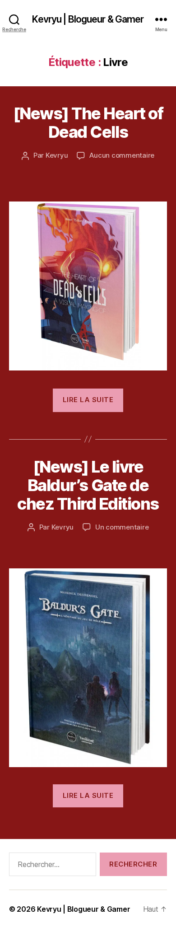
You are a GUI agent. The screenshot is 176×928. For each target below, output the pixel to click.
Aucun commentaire (121, 155)
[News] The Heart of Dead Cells (88, 122)
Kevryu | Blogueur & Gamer (88, 19)
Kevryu (57, 155)
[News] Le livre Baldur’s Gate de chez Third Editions (88, 485)
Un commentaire (121, 527)
